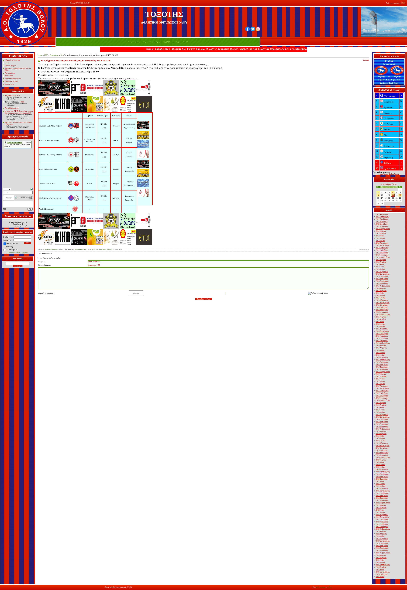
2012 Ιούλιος (380, 241)
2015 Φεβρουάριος (383, 314)
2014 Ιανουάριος (382, 283)
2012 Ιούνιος (380, 238)
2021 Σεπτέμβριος (383, 491)
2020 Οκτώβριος (382, 474)
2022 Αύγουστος (382, 515)
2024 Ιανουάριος (382, 550)
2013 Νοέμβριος (382, 279)
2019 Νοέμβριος (382, 450)
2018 (46, 55)
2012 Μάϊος (380, 236)
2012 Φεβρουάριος (383, 229)
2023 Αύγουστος (382, 538)
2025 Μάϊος (380, 569)
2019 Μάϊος (380, 436)
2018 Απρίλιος (381, 405)
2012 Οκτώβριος (382, 248)
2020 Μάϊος (380, 462)
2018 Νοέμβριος (382, 422)
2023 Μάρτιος (381, 531)
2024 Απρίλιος (381, 558)
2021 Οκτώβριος (382, 493)
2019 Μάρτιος (381, 431)
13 (61, 55)
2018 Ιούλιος (380, 412)
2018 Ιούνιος (380, 410)
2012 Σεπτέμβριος (383, 245)
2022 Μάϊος (380, 510)
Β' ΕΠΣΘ (95, 249)
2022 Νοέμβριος (382, 522)
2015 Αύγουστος (382, 329)
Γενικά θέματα (10, 108)
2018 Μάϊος (380, 407)
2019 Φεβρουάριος (383, 429)
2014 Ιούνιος (380, 295)
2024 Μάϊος (380, 560)
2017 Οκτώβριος (382, 391)
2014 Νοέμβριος (382, 307)
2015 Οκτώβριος (382, 333)
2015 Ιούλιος (380, 326)
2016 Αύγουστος (382, 357)
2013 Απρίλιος (381, 262)
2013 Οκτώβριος (382, 276)
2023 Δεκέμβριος (382, 548)
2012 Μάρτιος (381, 231)
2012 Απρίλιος (381, 233)
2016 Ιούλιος (380, 355)
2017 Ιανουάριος (382, 369)
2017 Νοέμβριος (382, 393)
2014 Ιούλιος (380, 298)
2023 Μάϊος (380, 536)
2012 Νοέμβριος (382, 250)
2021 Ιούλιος (380, 486)
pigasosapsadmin (80, 249)
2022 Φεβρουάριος (383, 503)
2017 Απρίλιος (381, 376)
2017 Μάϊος (380, 379)
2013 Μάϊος (380, 264)
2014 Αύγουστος (382, 300)
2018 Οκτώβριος (382, 419)
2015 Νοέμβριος (382, 336)
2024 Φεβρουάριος (383, 553)
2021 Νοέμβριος (382, 496)
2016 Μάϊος (380, 350)
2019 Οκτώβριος (382, 448)
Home (40, 55)
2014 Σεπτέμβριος (383, 303)
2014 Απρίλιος (381, 291)
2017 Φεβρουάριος (383, 372)
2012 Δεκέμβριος (382, 252)
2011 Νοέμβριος (382, 221)
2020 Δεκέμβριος (382, 479)
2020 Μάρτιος (381, 460)
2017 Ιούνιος (380, 381)
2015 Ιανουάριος (382, 312)
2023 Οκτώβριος (382, 543)
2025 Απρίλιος (381, 567)
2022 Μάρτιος (381, 505)
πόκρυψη (13, 249)
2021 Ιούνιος (380, 484)
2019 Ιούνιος (380, 438)
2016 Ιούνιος (380, 353)
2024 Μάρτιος (381, 555)
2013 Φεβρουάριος (383, 257)
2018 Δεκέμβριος (382, 424)
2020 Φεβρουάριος (383, 457)
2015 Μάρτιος (381, 317)
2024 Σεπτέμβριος (383, 565)
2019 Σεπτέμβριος (383, 446)
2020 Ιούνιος (380, 465)
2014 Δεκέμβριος (382, 310)
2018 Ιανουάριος (382, 398)
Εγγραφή (166, 42)
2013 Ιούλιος (380, 269)
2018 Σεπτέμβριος (383, 417)
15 (400, 195)
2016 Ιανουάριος (382, 341)
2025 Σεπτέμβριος (383, 572)
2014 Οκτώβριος (382, 305)
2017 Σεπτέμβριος (383, 388)
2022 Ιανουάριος (382, 500)
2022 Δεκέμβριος (382, 524)
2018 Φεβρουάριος (383, 400)
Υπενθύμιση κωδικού (13, 252)
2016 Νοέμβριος (382, 364)
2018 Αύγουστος (382, 415)
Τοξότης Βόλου (10, 96)
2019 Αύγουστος (382, 443)
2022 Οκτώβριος (382, 519)
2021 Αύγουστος (382, 488)
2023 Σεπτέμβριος (383, 541)
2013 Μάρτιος (381, 260)
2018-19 (109, 249)
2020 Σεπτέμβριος (383, 472)
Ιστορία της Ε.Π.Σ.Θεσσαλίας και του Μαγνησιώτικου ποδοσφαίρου (19, 112)
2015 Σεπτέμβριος (383, 331)
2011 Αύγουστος (382, 214)
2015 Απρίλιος (381, 319)
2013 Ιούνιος (380, 267)
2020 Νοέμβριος (382, 476)
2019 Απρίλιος (381, 434)
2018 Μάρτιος (381, 403)
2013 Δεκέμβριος (382, 281)
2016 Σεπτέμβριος (383, 360)
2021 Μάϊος (380, 481)
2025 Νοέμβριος (382, 574)
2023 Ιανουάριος (382, 527)
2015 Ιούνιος (380, 324)
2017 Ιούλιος (380, 384)
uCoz (330, 587)
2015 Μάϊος (380, 322)
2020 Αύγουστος (382, 469)
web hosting (320, 587)
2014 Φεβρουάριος (383, 286)
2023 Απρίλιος (381, 534)
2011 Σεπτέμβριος (382, 217)
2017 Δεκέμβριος (382, 395)
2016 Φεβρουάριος (383, 343)
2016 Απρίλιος (381, 348)
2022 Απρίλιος (381, 507)
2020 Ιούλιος (380, 467)
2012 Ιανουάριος (382, 226)
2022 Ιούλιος (380, 512)
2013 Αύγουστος (382, 272)
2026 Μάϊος (380, 577)
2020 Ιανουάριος (382, 455)
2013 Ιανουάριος (382, 255)
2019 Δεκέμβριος (382, 453)
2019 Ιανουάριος (382, 426)
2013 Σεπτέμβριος (383, 274)
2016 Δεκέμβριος (382, 367)
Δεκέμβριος (54, 55)
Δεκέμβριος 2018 (389, 184)
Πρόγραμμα (102, 249)
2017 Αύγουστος (382, 386)
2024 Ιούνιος (380, 562)
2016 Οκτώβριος (382, 362)
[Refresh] (32, 189)
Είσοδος (185, 42)
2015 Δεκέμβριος (382, 338)
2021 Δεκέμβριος (382, 498)
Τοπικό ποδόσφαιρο (12, 102)
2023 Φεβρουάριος (383, 529)
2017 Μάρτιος (381, 374)
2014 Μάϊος (380, 293)
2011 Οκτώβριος (382, 219)
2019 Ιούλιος (380, 441)
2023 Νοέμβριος (382, 546)
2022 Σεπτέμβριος (383, 517)
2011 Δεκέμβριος (382, 224)
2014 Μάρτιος (381, 288)
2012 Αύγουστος (382, 243)
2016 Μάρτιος (381, 345)
